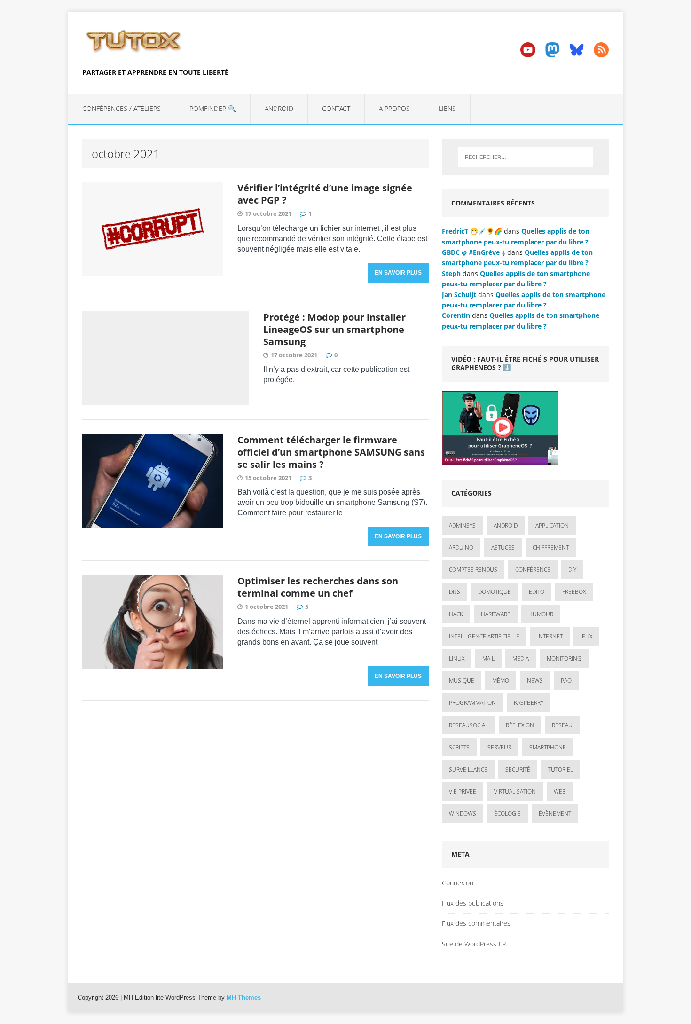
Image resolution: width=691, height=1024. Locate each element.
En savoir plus (398, 272)
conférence (532, 570)
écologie (507, 814)
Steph (451, 273)
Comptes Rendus (473, 570)
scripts (459, 747)
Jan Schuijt (459, 294)
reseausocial (468, 725)
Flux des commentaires (476, 923)
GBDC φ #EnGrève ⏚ (473, 252)
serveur (499, 747)
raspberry (528, 703)
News (535, 681)
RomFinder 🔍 (212, 108)
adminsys (462, 525)
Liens (447, 108)
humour (540, 614)
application (552, 525)
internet (550, 636)
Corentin (456, 315)
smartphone (547, 747)
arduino (461, 547)
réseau (562, 725)
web (560, 792)
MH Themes (244, 997)
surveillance (468, 769)
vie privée (462, 792)
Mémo (500, 681)
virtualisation (515, 792)
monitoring (564, 658)
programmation (472, 703)
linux (456, 658)
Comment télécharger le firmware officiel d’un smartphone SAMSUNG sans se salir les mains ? (331, 452)
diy (572, 570)
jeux (586, 636)
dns (454, 592)
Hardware (495, 614)
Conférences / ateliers (121, 108)
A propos (394, 108)
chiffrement (551, 547)
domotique (494, 592)
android (506, 525)
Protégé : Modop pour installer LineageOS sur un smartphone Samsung (334, 329)
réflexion (520, 725)
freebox (574, 592)
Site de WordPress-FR (474, 943)
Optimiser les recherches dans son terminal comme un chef (317, 587)
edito (536, 592)
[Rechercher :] (525, 157)
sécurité (517, 769)
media (520, 658)
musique (461, 681)
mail (488, 658)
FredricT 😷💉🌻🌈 (472, 231)
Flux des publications (472, 902)
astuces (503, 547)
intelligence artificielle (484, 636)
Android (279, 108)
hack (456, 614)
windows (462, 814)
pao (566, 681)
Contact (336, 108)
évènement (555, 814)
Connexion (457, 882)
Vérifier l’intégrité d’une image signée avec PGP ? (324, 193)
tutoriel (560, 769)
